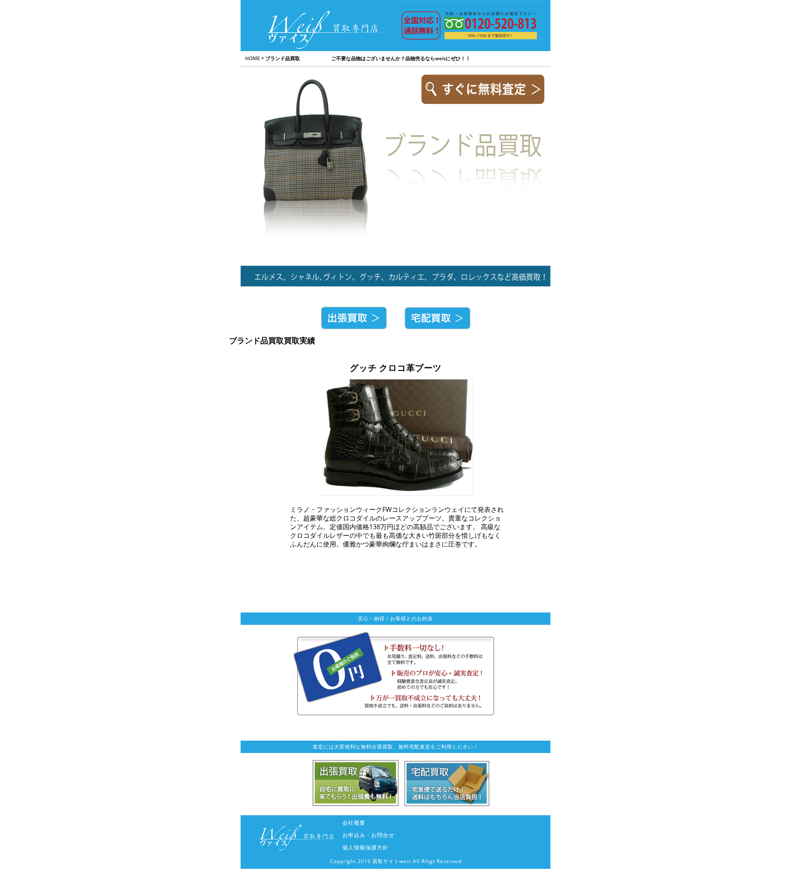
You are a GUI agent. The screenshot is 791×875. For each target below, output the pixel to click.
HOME (252, 58)
